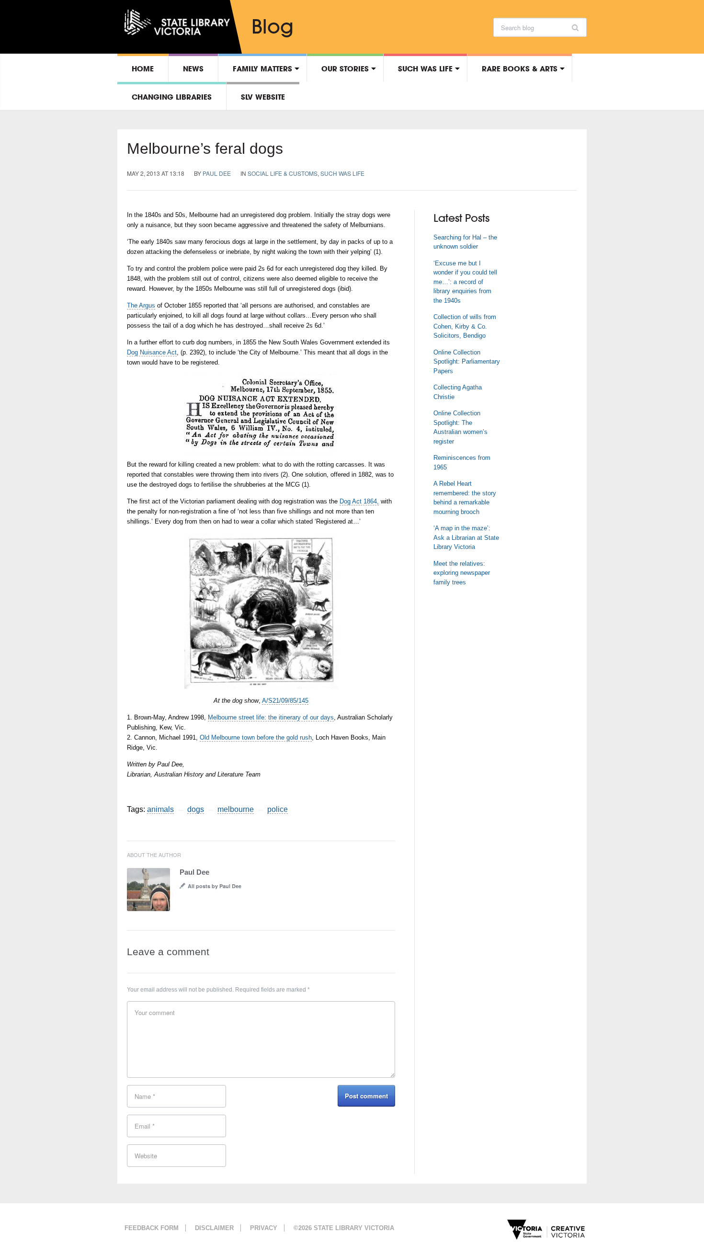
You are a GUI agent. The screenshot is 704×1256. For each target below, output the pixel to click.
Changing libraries (172, 97)
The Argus (141, 305)
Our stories (345, 68)
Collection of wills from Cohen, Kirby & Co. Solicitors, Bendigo (464, 326)
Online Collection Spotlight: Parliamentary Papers (466, 362)
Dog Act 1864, (359, 501)
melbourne (235, 809)
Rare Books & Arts (519, 68)
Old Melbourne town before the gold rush (256, 737)
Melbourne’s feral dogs (205, 148)
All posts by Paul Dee (214, 886)
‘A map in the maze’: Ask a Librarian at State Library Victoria (466, 537)
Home (143, 68)
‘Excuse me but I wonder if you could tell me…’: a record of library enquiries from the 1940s (465, 282)
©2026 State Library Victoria (344, 1228)
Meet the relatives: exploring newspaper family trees (461, 573)
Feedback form (152, 1228)
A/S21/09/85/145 (285, 700)
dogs (195, 809)
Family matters (262, 68)
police (277, 809)
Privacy (263, 1228)
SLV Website (263, 97)
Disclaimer (214, 1228)
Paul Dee (217, 173)
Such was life (425, 68)
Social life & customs (283, 173)
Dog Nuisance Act (152, 352)
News (193, 68)
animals (160, 809)
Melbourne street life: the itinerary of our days (271, 717)
